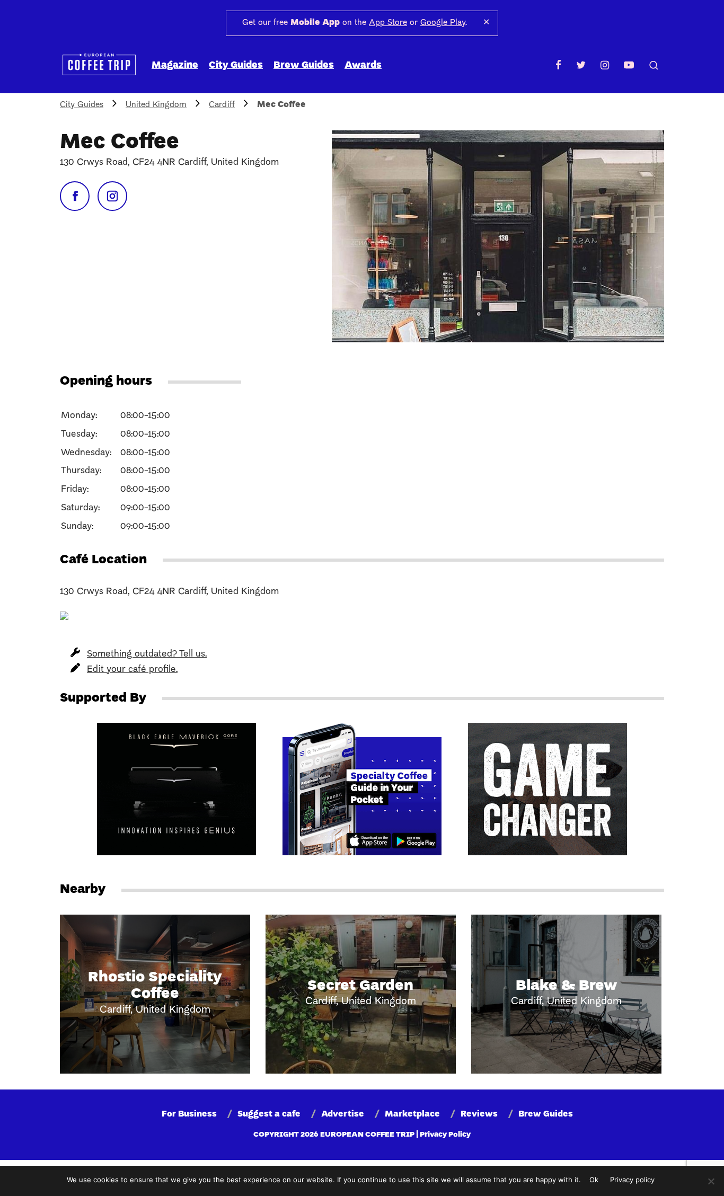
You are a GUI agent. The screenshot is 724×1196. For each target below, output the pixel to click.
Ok (593, 1179)
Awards (363, 65)
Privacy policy (632, 1179)
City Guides (236, 65)
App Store (388, 23)
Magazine (175, 65)
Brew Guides (303, 65)
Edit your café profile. (132, 669)
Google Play (442, 23)
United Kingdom (156, 105)
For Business (189, 1114)
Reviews (479, 1114)
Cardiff (222, 105)
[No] (710, 1181)
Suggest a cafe (269, 1114)
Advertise (342, 1114)
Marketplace (412, 1114)
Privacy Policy (445, 1134)
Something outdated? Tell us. (147, 654)
